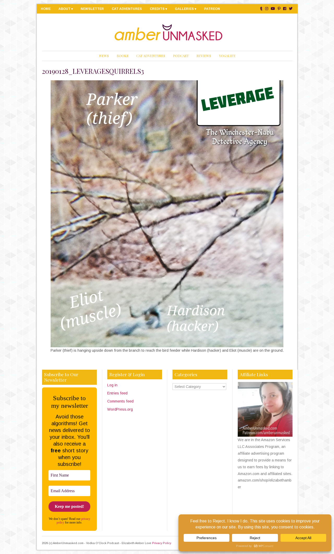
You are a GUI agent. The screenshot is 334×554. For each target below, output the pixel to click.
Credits (157, 9)
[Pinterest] (279, 8)
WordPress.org (120, 409)
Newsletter (92, 9)
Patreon (212, 9)
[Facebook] (284, 8)
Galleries (184, 9)
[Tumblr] (261, 8)
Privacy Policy (161, 543)
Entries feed (117, 393)
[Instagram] (266, 8)
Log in (112, 385)
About (64, 9)
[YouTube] (273, 8)
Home (46, 9)
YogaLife (227, 55)
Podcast (181, 55)
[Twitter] (291, 8)
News (104, 55)
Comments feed (120, 401)
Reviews (203, 55)
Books (122, 55)
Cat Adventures (127, 9)
